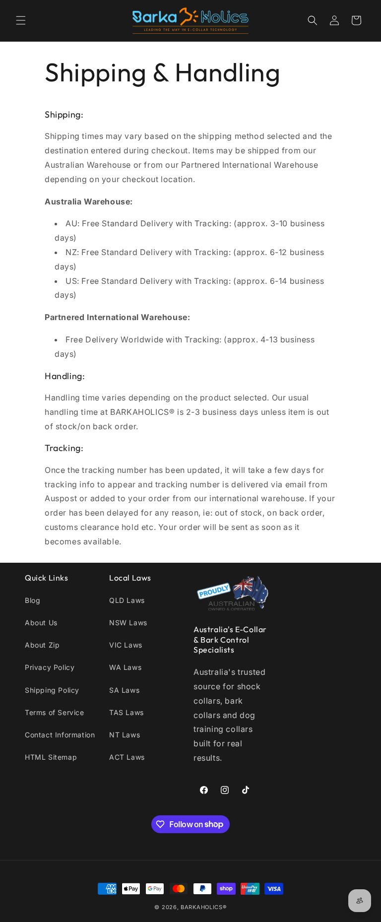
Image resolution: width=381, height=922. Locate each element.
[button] (21, 20)
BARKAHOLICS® (203, 907)
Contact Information (60, 734)
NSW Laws (128, 622)
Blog (32, 600)
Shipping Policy (52, 690)
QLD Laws (127, 600)
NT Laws (124, 734)
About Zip (42, 645)
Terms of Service (54, 712)
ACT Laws (127, 757)
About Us (41, 622)
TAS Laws (126, 712)
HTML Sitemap (51, 757)
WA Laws (125, 667)
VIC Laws (125, 645)
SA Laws (124, 690)
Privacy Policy (49, 667)
